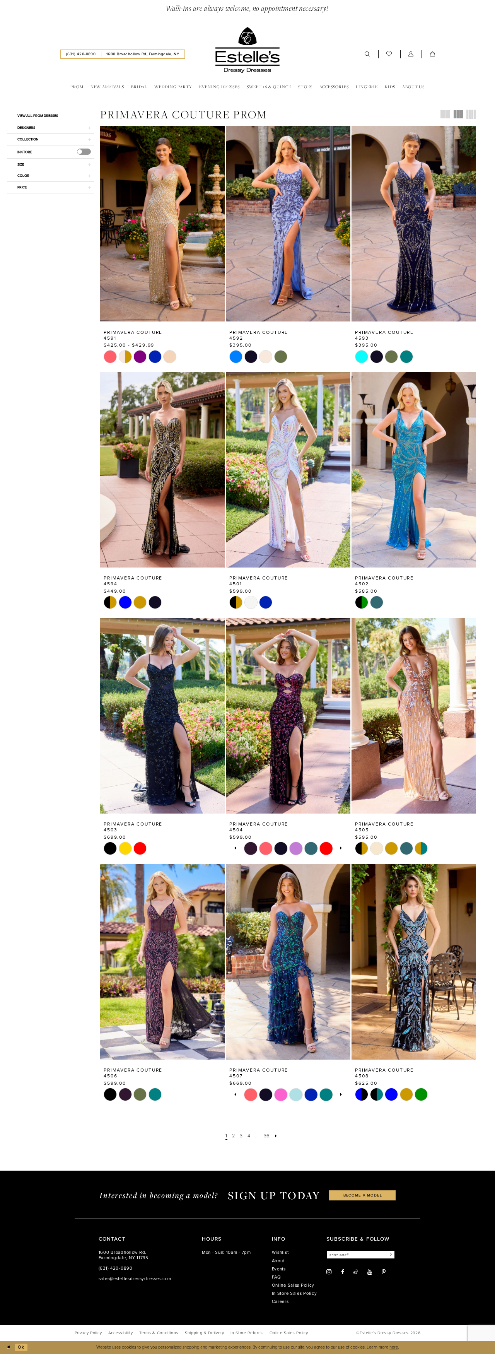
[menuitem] (81, 54)
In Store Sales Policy (294, 1293)
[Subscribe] (390, 1255)
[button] (411, 54)
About (278, 1261)
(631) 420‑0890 (116, 1268)
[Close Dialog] (8, 1347)
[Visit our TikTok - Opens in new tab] (355, 1272)
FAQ (276, 1277)
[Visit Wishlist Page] (389, 54)
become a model (362, 1195)
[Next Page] (276, 1135)
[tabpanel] (250, 848)
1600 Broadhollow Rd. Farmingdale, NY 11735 (123, 1255)
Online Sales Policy (293, 1285)
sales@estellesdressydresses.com (135, 1278)
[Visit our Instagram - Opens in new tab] (329, 1272)
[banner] (247, 50)
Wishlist (280, 1252)
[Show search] (367, 54)
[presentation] (84, 152)
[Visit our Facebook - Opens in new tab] (342, 1272)
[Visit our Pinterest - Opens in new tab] (384, 1272)
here (393, 1347)
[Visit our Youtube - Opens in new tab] (369, 1272)
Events (279, 1269)
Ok (21, 1347)
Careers (280, 1301)
